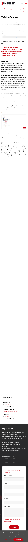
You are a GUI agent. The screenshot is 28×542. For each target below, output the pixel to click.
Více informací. (8, 539)
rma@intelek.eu (9, 417)
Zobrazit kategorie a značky (14, 10)
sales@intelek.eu (9, 405)
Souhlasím (18, 539)
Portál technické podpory (10, 412)
